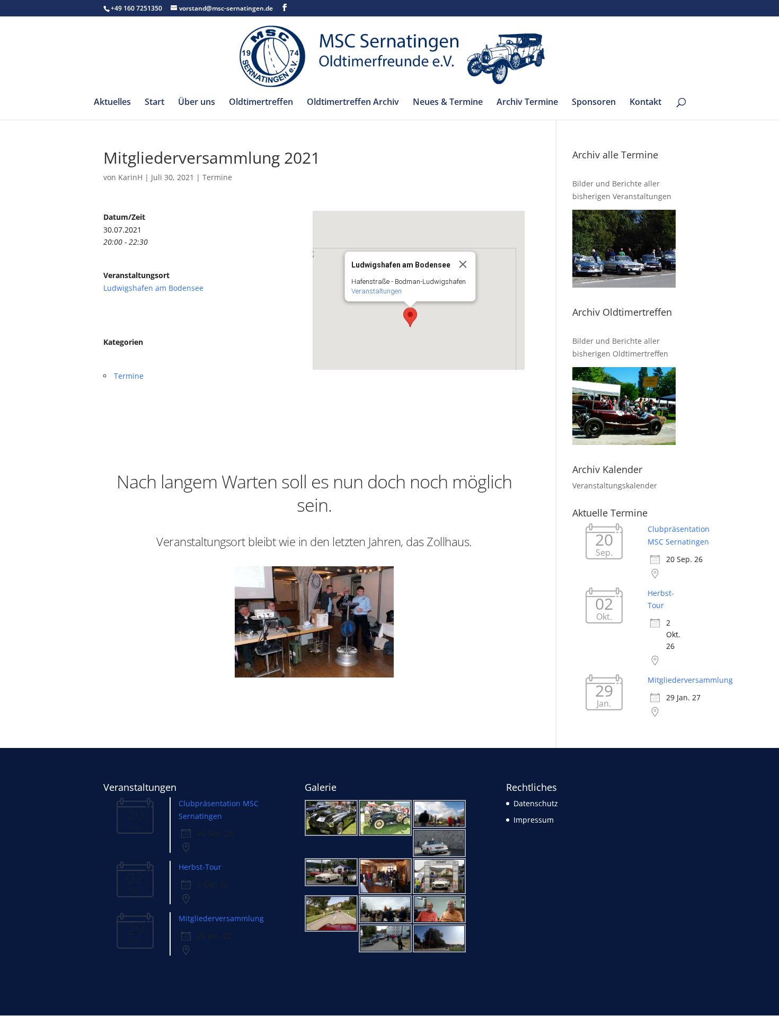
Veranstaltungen (376, 291)
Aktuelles (112, 103)
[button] (410, 317)
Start (154, 103)
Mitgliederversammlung (690, 680)
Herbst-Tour (200, 867)
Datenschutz (536, 803)
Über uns (196, 103)
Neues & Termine (448, 103)
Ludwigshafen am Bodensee (153, 288)
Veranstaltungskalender (614, 485)
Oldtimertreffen (261, 103)
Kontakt (645, 103)
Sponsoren (594, 103)
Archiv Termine (527, 103)
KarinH (130, 177)
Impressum (534, 820)
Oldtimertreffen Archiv (353, 103)
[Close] (463, 264)
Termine (217, 177)
